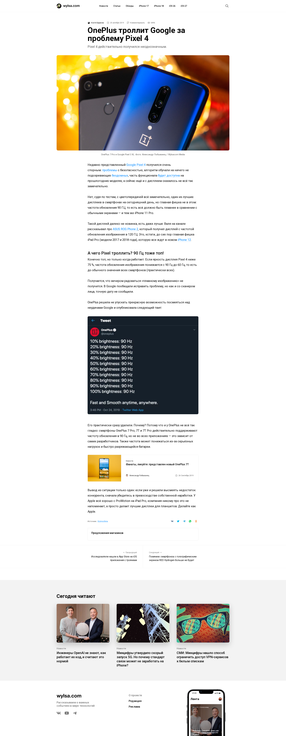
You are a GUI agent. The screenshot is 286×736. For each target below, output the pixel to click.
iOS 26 (172, 6)
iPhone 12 (184, 240)
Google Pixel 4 (136, 165)
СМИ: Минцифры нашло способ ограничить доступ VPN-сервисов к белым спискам (203, 657)
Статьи (116, 6)
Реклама (134, 706)
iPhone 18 (159, 6)
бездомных (120, 175)
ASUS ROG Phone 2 (125, 229)
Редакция (135, 701)
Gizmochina (103, 521)
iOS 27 (184, 6)
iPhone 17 (144, 6)
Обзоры (130, 6)
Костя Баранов (97, 23)
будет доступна (169, 175)
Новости (103, 6)
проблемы (109, 170)
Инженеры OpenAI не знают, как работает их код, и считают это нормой (81, 657)
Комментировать (137, 23)
